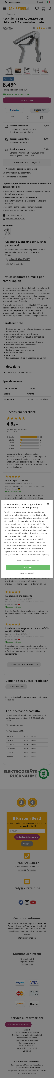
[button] (27, 573)
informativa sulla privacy (38, 554)
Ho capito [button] (28, 567)
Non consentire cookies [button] (28, 560)
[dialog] (27, 539)
